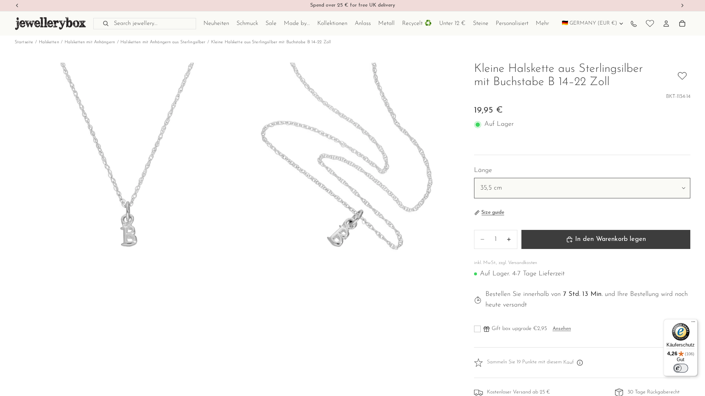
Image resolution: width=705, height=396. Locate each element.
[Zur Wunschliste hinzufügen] (682, 76)
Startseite (24, 42)
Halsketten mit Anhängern (90, 42)
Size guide (492, 212)
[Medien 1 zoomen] (125, 173)
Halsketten (49, 42)
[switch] (680, 368)
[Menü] (693, 323)
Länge (483, 170)
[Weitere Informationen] (580, 362)
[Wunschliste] (650, 23)
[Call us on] (634, 23)
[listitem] (542, 23)
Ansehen (562, 328)
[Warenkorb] (682, 23)
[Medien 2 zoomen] (346, 173)
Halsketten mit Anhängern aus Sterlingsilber (162, 42)
